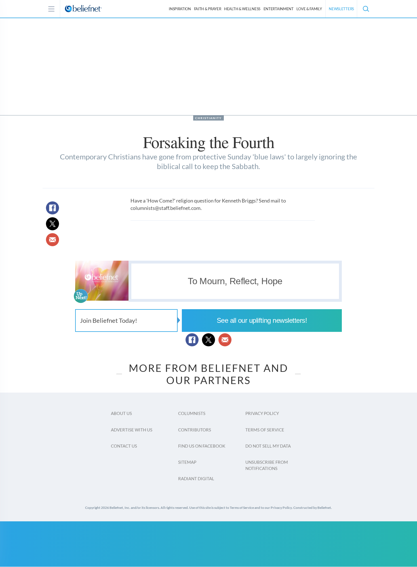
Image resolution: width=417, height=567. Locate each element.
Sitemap (187, 462)
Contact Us (124, 445)
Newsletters (341, 9)
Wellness (242, 9)
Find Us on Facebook (201, 445)
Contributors (194, 429)
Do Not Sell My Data (268, 445)
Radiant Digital (196, 478)
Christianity (208, 118)
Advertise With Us (131, 429)
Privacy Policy (262, 413)
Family (309, 9)
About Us (121, 413)
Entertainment (279, 9)
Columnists (191, 413)
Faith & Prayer (207, 9)
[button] (365, 9)
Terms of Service (264, 429)
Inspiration (180, 9)
